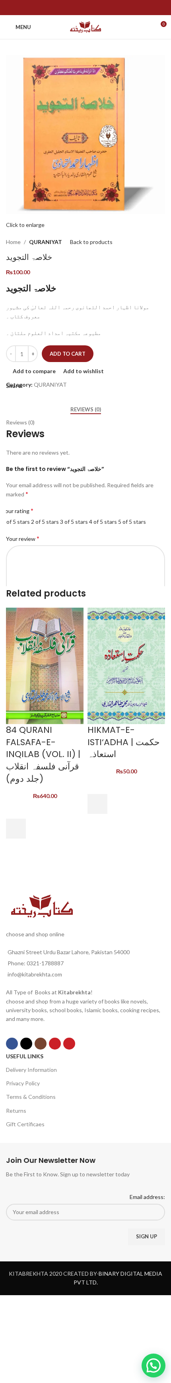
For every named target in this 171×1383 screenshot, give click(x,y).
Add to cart (68, 354)
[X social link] (26, 1044)
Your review (22, 538)
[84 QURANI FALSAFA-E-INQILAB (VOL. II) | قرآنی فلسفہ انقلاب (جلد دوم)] (45, 665)
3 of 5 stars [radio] (74, 521)
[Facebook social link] (81, 8)
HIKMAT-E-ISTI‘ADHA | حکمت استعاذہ (123, 742)
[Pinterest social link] (69, 1044)
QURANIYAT (45, 241)
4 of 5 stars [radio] (103, 521)
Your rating (17, 510)
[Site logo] (85, 26)
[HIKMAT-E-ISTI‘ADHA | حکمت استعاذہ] (126, 665)
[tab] (85, 409)
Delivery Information (31, 1069)
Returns (16, 1110)
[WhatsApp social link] (90, 8)
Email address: (147, 1196)
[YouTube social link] (55, 1044)
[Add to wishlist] (16, 809)
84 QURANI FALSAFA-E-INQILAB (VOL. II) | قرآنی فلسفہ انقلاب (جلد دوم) (43, 754)
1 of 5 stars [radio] (16, 521)
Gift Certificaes (25, 1124)
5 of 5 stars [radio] (132, 521)
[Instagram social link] (41, 1044)
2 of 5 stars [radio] (45, 521)
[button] (16, 829)
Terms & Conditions (31, 1096)
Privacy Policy (23, 1083)
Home (13, 241)
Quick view (16, 848)
